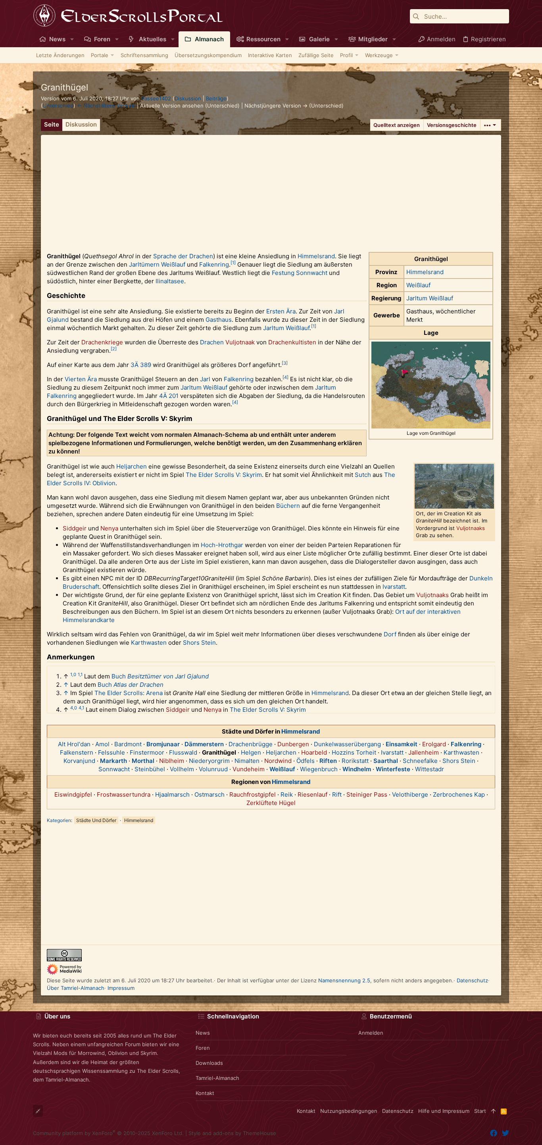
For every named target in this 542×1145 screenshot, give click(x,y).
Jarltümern (144, 264)
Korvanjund (79, 761)
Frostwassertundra (123, 794)
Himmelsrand (425, 272)
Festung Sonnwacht (299, 273)
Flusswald (183, 752)
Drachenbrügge (251, 744)
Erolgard (434, 744)
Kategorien (59, 820)
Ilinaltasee (170, 281)
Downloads (209, 1063)
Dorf (390, 634)
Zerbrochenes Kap (459, 794)
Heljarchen (131, 466)
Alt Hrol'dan (74, 744)
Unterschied (58, 105)
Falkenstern (76, 752)
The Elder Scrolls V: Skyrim (224, 474)
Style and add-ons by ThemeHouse (232, 1133)
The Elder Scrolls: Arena (128, 693)
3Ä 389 (141, 365)
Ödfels (305, 761)
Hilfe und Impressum (443, 1111)
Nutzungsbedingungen (348, 1111)
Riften (328, 761)
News (203, 1033)
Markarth (113, 761)
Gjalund (58, 319)
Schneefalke (420, 761)
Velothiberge (410, 794)
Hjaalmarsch (172, 794)
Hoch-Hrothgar (222, 545)
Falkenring (214, 264)
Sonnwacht (114, 769)
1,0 (73, 674)
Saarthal (385, 761)
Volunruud (213, 769)
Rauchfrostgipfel (252, 794)
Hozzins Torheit (354, 752)
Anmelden (370, 1033)
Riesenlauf (312, 794)
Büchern (288, 505)
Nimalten (246, 761)
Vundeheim (249, 769)
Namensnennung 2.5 (344, 980)
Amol (102, 744)
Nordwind (278, 761)
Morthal (143, 761)
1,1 (80, 674)
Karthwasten (149, 642)
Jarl (339, 311)
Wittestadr (429, 769)
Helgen (251, 752)
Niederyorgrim (209, 761)
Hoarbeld (314, 752)
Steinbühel (150, 769)
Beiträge (216, 98)
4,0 (73, 708)
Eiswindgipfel (73, 794)
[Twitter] (505, 1133)
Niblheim (171, 761)
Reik (287, 794)
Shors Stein (199, 642)
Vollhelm (182, 769)
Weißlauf (418, 285)
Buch (118, 676)
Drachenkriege (102, 342)
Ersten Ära (281, 311)
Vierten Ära (81, 379)
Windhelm (356, 769)
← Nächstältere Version (106, 105)
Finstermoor (147, 752)
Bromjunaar (163, 744)
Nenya (109, 528)
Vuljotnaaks (470, 528)
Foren (203, 1048)
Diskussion (188, 98)
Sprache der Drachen (183, 256)
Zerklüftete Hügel (271, 803)
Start (480, 1111)
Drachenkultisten (292, 342)
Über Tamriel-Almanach (75, 988)
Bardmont (128, 744)
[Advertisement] (271, 190)
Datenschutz (472, 980)
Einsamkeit (401, 744)
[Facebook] (493, 1133)
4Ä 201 (169, 396)
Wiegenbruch (319, 769)
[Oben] (493, 1111)
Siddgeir (74, 528)
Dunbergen (293, 744)
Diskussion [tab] (81, 124)
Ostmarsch (209, 794)
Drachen (212, 342)
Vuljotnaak (240, 342)
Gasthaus (219, 319)
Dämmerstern (204, 744)
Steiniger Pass (366, 794)
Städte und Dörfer (96, 820)
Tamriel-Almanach (217, 1078)
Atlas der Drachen (138, 684)
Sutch (363, 474)
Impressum (121, 988)
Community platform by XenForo (108, 1133)
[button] (72, 39)
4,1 (81, 708)
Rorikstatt (355, 761)
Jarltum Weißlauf (429, 298)
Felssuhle (111, 752)
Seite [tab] (51, 124)
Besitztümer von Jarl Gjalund (168, 676)
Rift (337, 794)
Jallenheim (423, 752)
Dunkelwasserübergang (347, 744)
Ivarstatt (393, 586)
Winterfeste (393, 769)
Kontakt (205, 1093)
